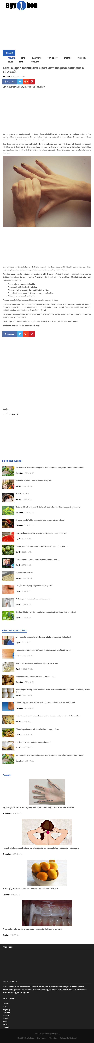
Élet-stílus (52, 58)
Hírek (23, 58)
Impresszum (41, 1038)
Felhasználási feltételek (68, 1038)
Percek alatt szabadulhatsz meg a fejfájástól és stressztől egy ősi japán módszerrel (41, 848)
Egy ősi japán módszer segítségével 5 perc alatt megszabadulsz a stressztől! (38, 807)
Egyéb (10, 62)
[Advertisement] (49, 31)
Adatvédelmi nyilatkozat (25, 1038)
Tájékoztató (53, 1038)
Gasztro (67, 58)
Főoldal (10, 53)
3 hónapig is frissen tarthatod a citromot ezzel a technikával (30, 888)
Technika (82, 58)
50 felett (35, 62)
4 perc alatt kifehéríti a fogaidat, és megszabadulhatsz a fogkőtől (32, 929)
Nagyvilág (36, 58)
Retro (22, 62)
